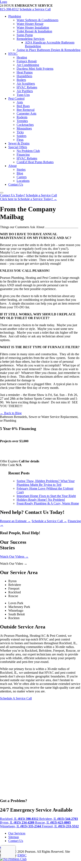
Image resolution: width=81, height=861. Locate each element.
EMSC (22, 855)
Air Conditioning (28, 65)
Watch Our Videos (14, 556)
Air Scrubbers (26, 83)
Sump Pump (25, 35)
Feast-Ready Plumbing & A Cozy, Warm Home (48, 503)
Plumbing (14, 16)
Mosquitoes (24, 128)
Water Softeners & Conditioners (37, 20)
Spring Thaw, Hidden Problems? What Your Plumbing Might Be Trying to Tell (46, 482)
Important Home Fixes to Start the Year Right (46, 496)
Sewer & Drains (18, 143)
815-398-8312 (9, 9)
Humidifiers (24, 76)
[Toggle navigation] (1, 192)
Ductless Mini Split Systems (35, 68)
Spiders (21, 136)
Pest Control (16, 98)
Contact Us (15, 184)
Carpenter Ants (26, 113)
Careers (22, 177)
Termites (22, 121)
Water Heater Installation (33, 27)
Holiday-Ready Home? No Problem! (41, 499)
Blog (20, 173)
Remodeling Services (30, 38)
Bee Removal (25, 109)
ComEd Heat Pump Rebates (35, 162)
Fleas (20, 139)
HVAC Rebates (27, 87)
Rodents (22, 117)
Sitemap (13, 837)
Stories (21, 169)
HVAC (13, 53)
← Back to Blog (11, 413)
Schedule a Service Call (35, 9)
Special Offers (17, 147)
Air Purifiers (25, 91)
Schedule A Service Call (16, 698)
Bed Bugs (23, 106)
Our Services (16, 833)
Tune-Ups (23, 95)
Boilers (21, 80)
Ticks (20, 132)
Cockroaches (25, 124)
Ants (20, 102)
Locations (23, 180)
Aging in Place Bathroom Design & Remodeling (48, 50)
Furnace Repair (27, 61)
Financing (23, 154)
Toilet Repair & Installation (34, 31)
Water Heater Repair (30, 24)
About (12, 166)
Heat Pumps (25, 72)
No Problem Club (28, 151)
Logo (3, 2)
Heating (22, 57)
